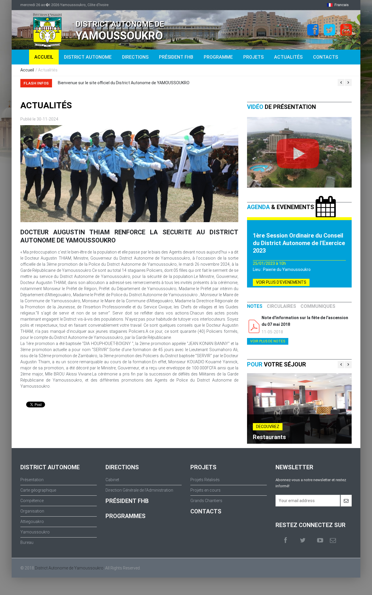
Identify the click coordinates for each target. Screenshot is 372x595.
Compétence (32, 500)
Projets (253, 57)
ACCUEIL (43, 57)
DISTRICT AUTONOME (88, 57)
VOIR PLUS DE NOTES (267, 341)
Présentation (32, 479)
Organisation (32, 511)
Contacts (325, 57)
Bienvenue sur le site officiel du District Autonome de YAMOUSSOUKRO (123, 82)
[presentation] (254, 306)
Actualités (288, 57)
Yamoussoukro (35, 532)
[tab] (254, 306)
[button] (338, 5)
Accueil (27, 70)
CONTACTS (205, 511)
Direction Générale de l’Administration (139, 490)
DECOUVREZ (267, 426)
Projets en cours (205, 490)
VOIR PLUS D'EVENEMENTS (281, 282)
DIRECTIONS (135, 57)
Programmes (125, 516)
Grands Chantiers (206, 500)
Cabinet (112, 479)
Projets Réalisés (205, 479)
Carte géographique (38, 490)
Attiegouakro (32, 521)
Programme (218, 57)
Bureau (26, 542)
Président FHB (176, 57)
